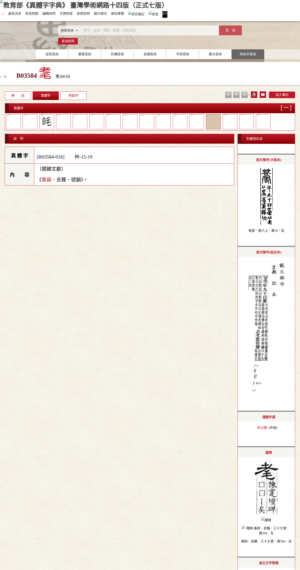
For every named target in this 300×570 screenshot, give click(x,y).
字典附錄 (66, 13)
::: (3, 13)
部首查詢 (52, 54)
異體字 (46, 95)
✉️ (263, 94)
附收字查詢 (248, 54)
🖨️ (254, 94)
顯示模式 (100, 13)
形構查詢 (117, 54)
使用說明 (83, 13)
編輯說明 (49, 13)
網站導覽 (117, 13)
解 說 (17, 95)
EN (165, 13)
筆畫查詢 (84, 54)
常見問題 (31, 13)
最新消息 (14, 13)
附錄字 (73, 95)
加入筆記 (282, 94)
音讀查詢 (150, 54)
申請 (273, 427)
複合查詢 (215, 54)
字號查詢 (182, 54)
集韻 (46, 179)
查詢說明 (67, 41)
